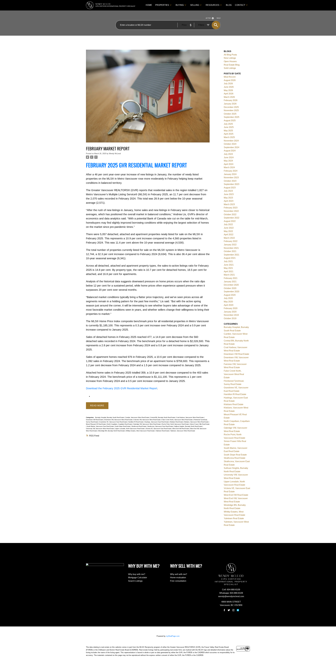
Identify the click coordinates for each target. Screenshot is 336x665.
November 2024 (231, 141)
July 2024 (228, 154)
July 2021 (228, 261)
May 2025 (228, 130)
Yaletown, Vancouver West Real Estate (182, 431)
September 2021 (231, 255)
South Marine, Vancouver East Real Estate (100, 426)
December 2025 (231, 107)
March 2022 (229, 238)
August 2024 (230, 151)
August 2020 (230, 295)
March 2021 (229, 275)
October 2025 (230, 114)
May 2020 (228, 302)
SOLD (218, 18)
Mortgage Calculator (137, 577)
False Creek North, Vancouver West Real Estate (177, 419)
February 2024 (230, 171)
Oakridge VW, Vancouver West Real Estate (147, 424)
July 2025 (228, 124)
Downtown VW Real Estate (94, 419)
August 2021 (230, 258)
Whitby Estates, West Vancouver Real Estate (140, 431)
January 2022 (230, 245)
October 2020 (230, 288)
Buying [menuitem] (180, 5)
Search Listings (135, 581)
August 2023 (230, 187)
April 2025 (228, 134)
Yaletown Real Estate (163, 431)
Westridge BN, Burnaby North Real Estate (111, 431)
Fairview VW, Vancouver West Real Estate (147, 419)
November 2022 (231, 211)
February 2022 (230, 241)
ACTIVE (208, 18)
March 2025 (229, 137)
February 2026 (230, 100)
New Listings (230, 58)
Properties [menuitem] (162, 5)
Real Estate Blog (232, 65)
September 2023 (231, 184)
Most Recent (229, 77)
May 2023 (228, 198)
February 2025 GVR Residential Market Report (136, 165)
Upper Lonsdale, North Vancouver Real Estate (130, 428)
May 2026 (228, 90)
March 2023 (229, 204)
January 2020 (230, 312)
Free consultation (178, 581)
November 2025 (231, 110)
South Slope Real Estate (123, 426)
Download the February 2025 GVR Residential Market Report (121, 388)
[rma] (238, 610)
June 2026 (229, 87)
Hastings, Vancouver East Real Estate (157, 422)
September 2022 (231, 218)
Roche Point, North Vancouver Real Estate (175, 424)
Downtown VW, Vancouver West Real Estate (118, 419)
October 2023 (230, 181)
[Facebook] (224, 610)
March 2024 (229, 167)
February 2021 (230, 278)
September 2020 (231, 291)
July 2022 (228, 224)
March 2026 (229, 97)
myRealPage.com (173, 636)
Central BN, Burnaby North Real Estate (162, 417)
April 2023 (228, 201)
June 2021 (229, 265)
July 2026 (228, 83)
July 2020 (228, 298)
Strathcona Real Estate (139, 426)
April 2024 (228, 164)
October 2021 (230, 251)
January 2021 (230, 281)
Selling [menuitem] (194, 5)
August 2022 (230, 221)
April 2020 (228, 305)
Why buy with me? (136, 574)
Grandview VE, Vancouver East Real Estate (113, 422)
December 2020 (231, 285)
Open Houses (230, 61)
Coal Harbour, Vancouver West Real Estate (190, 417)
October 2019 (230, 318)
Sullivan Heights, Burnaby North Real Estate (188, 426)
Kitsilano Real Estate (176, 422)
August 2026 (230, 80)
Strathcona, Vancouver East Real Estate (160, 426)
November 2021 (231, 248)
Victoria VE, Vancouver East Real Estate (159, 428)
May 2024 (228, 161)
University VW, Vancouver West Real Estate (100, 428)
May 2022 (228, 231)
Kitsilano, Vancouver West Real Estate (196, 422)
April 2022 (228, 234)
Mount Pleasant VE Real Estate (96, 424)
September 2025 (231, 117)
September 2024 (231, 147)
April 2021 (228, 271)
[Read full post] (148, 97)
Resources (212, 5)
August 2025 (230, 120)
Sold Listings (230, 68)
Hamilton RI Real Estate (136, 422)
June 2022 (229, 228)
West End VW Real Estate (180, 428)
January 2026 (230, 104)
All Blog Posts (230, 55)
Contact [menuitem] (240, 5)
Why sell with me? (178, 574)
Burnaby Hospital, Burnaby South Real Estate (109, 417)
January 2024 (230, 174)
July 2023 (228, 191)
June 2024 (229, 157)
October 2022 (230, 214)
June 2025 (229, 127)
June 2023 (229, 194)
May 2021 (228, 268)
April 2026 (228, 94)
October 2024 (230, 144)
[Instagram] (233, 610)
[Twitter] (229, 610)
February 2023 (230, 208)
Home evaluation (178, 577)
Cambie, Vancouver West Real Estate (137, 417)
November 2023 (231, 177)
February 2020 (230, 308)
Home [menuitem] (149, 5)
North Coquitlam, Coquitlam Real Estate (119, 424)
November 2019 (231, 315)
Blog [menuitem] (229, 5)
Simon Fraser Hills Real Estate (199, 424)
